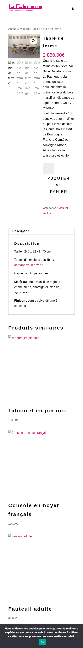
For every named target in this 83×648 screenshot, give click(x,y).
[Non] (78, 636)
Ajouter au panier (59, 185)
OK (42, 642)
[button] (33, 41)
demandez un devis (27, 265)
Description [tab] (20, 231)
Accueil (13, 28)
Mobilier (25, 28)
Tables (36, 28)
